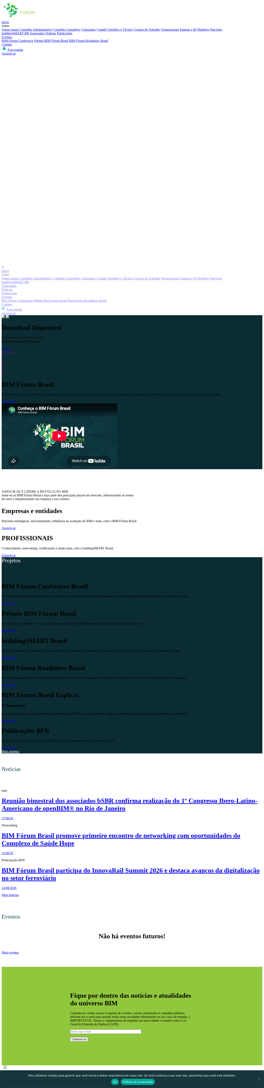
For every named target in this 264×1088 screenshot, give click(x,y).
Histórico (203, 29)
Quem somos (10, 29)
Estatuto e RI (188, 29)
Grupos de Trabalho (147, 29)
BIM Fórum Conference (17, 40)
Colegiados (88, 29)
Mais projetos (10, 751)
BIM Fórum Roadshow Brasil (88, 40)
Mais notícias (10, 895)
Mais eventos (10, 952)
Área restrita (15, 50)
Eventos (7, 37)
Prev (5, 352)
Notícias (50, 33)
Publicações (64, 33)
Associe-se (9, 53)
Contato (7, 44)
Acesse (6, 348)
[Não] (259, 1079)
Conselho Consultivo (66, 29)
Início (5, 22)
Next (11, 352)
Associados (37, 33)
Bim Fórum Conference (17, 300)
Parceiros (216, 29)
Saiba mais (9, 401)
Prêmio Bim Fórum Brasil (50, 300)
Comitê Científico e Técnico (115, 29)
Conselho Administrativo (36, 29)
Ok (115, 1081)
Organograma (170, 29)
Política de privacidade (138, 1081)
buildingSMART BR (15, 33)
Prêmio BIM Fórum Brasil (51, 40)
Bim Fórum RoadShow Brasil (87, 300)
